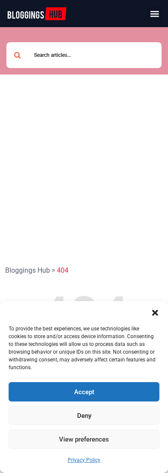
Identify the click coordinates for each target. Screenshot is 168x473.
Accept (84, 392)
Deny (84, 416)
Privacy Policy (84, 460)
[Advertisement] (84, 163)
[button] (155, 312)
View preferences (84, 439)
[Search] (17, 55)
